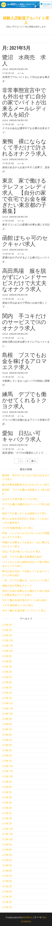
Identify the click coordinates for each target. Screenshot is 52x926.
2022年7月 (7, 855)
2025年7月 (7, 666)
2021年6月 (7, 881)
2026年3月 (7, 624)
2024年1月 (7, 760)
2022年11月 (7, 834)
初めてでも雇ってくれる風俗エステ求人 (24, 513)
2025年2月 (7, 692)
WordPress (27, 917)
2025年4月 (7, 682)
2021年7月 (7, 875)
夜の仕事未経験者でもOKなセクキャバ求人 (25, 484)
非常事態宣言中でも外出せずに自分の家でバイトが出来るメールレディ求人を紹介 (24, 102)
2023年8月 (7, 787)
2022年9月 (7, 844)
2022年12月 (7, 828)
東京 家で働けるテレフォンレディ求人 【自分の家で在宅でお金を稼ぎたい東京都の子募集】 (24, 196)
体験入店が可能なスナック (17, 585)
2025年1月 (7, 698)
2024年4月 (7, 745)
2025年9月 (7, 656)
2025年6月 (7, 671)
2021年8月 (7, 870)
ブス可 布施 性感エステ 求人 (17, 527)
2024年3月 (7, 750)
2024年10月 (7, 713)
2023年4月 (7, 807)
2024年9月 (7, 718)
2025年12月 (7, 640)
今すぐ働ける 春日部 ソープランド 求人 (24, 610)
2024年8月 (7, 724)
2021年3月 (7, 896)
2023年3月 (7, 813)
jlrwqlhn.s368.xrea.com (18, 69)
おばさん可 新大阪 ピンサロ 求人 (20, 499)
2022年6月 (7, 860)
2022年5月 (7, 865)
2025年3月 (7, 687)
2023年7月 (7, 792)
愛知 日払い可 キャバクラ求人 (24, 436)
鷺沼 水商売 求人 (24, 60)
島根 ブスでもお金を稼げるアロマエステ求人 (24, 361)
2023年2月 (7, 818)
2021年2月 (7, 902)
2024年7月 (7, 729)
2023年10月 (7, 776)
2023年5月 (7, 802)
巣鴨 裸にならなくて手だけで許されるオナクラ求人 (24, 147)
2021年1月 (7, 907)
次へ (33, 461)
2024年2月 (7, 755)
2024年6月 (7, 734)
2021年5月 (7, 886)
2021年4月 (7, 891)
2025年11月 (7, 645)
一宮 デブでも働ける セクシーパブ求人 (26, 580)
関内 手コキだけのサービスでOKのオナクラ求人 (24, 322)
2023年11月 (7, 771)
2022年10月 (7, 839)
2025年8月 (7, 661)
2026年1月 (7, 635)
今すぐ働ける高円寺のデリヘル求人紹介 (24, 600)
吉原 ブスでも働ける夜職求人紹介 (22, 556)
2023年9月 (7, 781)
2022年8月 (7, 849)
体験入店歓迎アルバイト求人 (26, 20)
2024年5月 (7, 740)
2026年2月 (7, 630)
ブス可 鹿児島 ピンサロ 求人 (17, 605)
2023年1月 (7, 823)
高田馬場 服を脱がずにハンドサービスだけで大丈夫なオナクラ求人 (24, 280)
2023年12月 (7, 766)
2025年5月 (7, 677)
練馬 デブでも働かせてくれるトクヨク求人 (24, 400)
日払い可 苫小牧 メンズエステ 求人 (21, 551)
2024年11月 (7, 708)
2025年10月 (7, 651)
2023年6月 (7, 797)
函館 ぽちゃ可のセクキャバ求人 (25, 241)
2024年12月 (7, 703)
